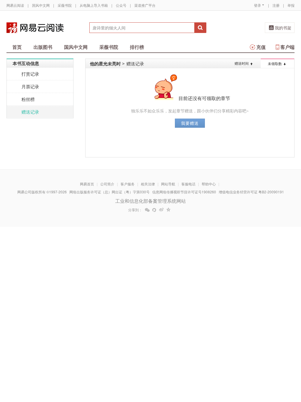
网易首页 (87, 183)
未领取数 (275, 63)
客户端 (287, 47)
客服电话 (188, 183)
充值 (261, 47)
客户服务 (128, 183)
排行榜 (137, 47)
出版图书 (43, 47)
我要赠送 (190, 123)
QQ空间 (168, 209)
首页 (17, 47)
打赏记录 (30, 74)
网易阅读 (34, 27)
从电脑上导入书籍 (94, 5)
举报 (291, 5)
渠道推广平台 (144, 5)
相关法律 (148, 183)
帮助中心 (209, 183)
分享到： (135, 209)
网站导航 (168, 183)
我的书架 (283, 28)
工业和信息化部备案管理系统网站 (150, 200)
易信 (154, 209)
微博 (161, 209)
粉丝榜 (28, 99)
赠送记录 (30, 112)
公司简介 (107, 183)
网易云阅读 (15, 5)
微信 (147, 209)
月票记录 (30, 86)
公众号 (121, 5)
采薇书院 (65, 5)
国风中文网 (41, 5)
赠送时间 (242, 63)
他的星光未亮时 (105, 63)
